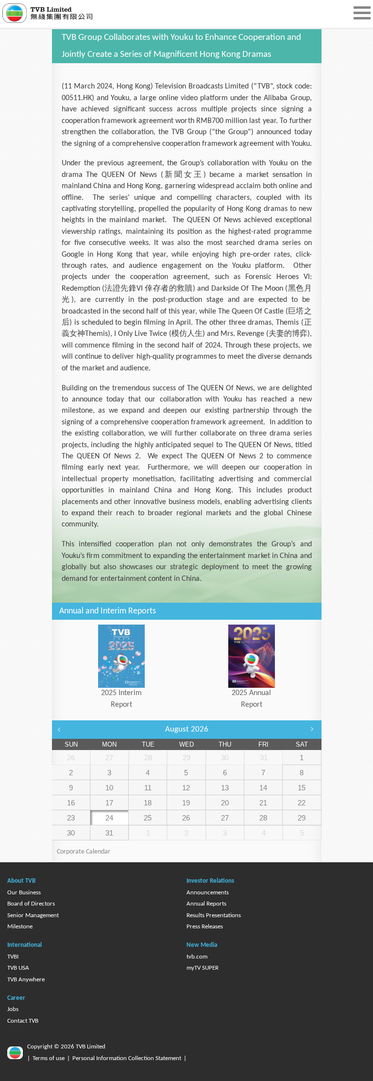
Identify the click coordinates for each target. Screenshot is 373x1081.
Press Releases (204, 927)
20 (225, 803)
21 (263, 803)
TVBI (12, 957)
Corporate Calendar (83, 851)
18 (148, 803)
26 (186, 818)
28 (263, 818)
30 (71, 833)
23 (71, 818)
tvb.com (196, 957)
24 (109, 818)
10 (109, 788)
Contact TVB (22, 1021)
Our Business (24, 892)
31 (109, 833)
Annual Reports (206, 904)
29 (301, 818)
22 (301, 803)
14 (263, 788)
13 (225, 788)
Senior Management (33, 915)
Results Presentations (213, 915)
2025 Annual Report (251, 698)
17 (109, 803)
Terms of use (49, 1058)
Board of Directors (31, 904)
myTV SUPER (202, 968)
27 (225, 818)
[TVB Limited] (63, 13)
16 (71, 803)
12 (186, 788)
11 (148, 788)
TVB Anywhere (26, 979)
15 (301, 788)
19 (186, 803)
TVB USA (18, 968)
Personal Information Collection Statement (126, 1058)
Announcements (207, 892)
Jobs (12, 1009)
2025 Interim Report (121, 698)
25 (148, 818)
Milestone (20, 927)
